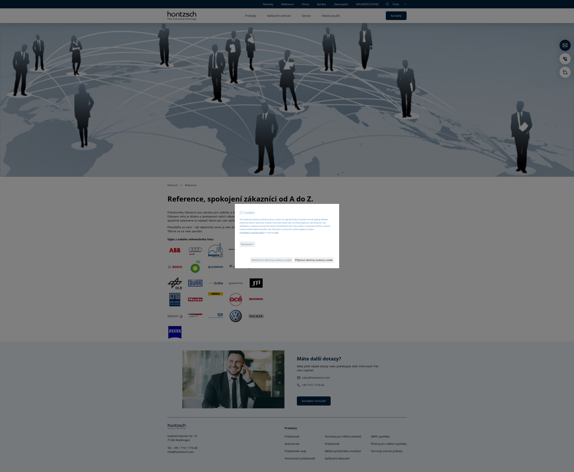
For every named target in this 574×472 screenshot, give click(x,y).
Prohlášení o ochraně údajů (252, 232)
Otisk (276, 232)
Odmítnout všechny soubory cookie (271, 260)
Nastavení (247, 244)
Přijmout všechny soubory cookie (314, 260)
